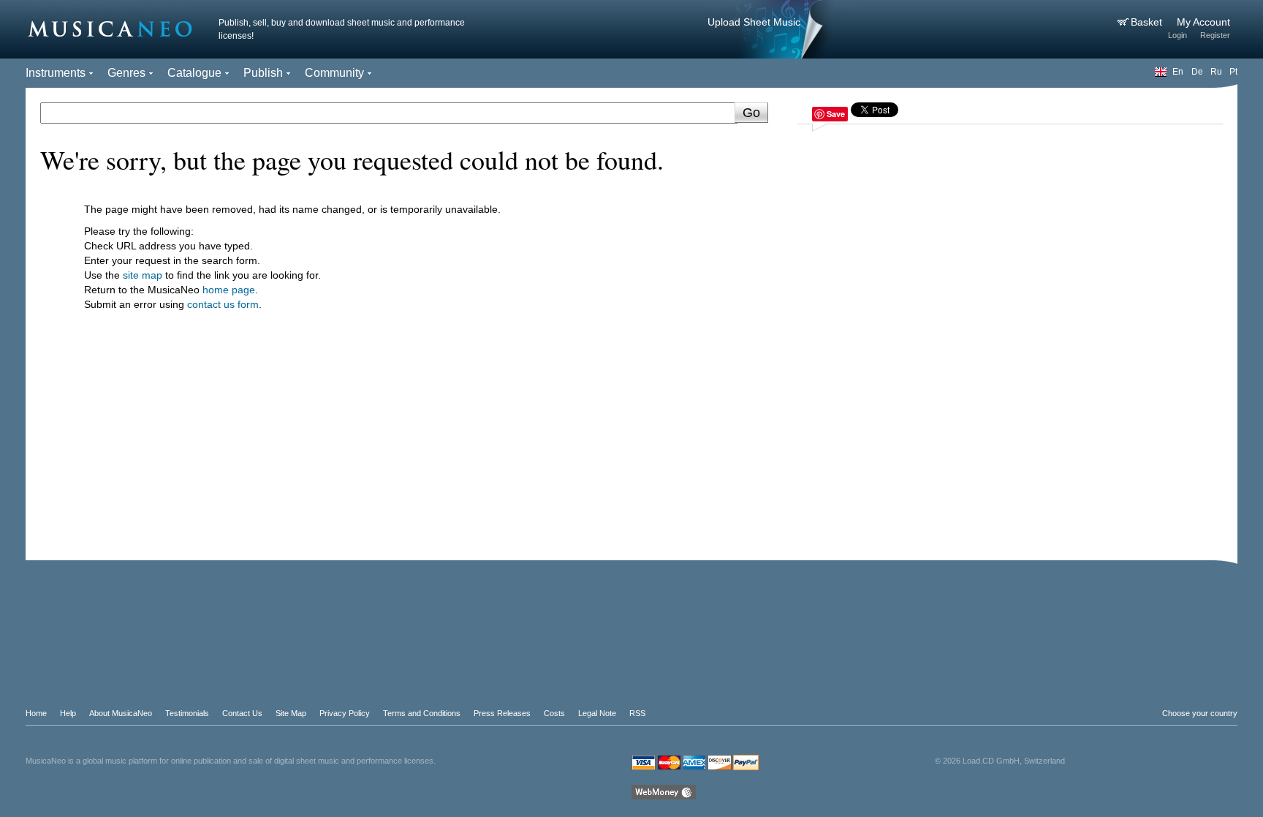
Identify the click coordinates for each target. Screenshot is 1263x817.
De (1197, 72)
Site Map (291, 713)
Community (334, 73)
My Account (1203, 22)
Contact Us (242, 713)
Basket (1148, 22)
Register (1215, 35)
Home (36, 713)
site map (142, 275)
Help (68, 713)
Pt (1233, 72)
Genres (126, 73)
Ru (1216, 72)
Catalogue (194, 73)
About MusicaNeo (120, 713)
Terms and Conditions (421, 713)
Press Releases (502, 713)
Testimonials (187, 713)
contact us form (223, 304)
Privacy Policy (344, 713)
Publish (263, 73)
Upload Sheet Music (754, 22)
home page (228, 289)
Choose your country (1199, 713)
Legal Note (597, 713)
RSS (637, 713)
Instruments (56, 73)
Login (1177, 35)
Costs (554, 713)
